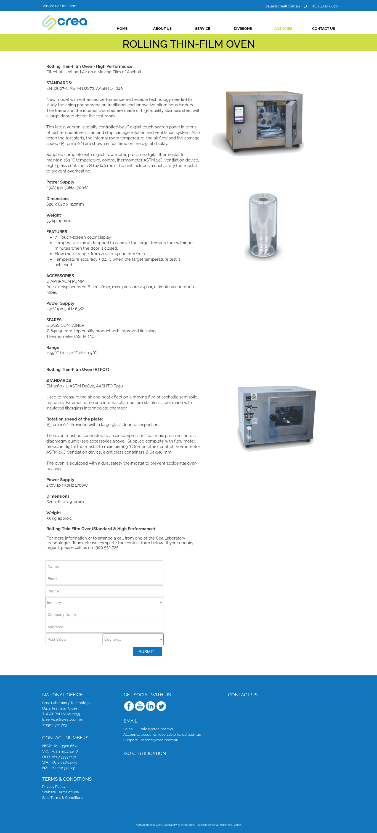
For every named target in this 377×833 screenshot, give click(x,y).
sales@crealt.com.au (283, 6)
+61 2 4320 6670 (325, 6)
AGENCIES (283, 28)
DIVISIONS (243, 28)
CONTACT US (323, 28)
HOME (122, 28)
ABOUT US (162, 28)
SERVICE (202, 28)
